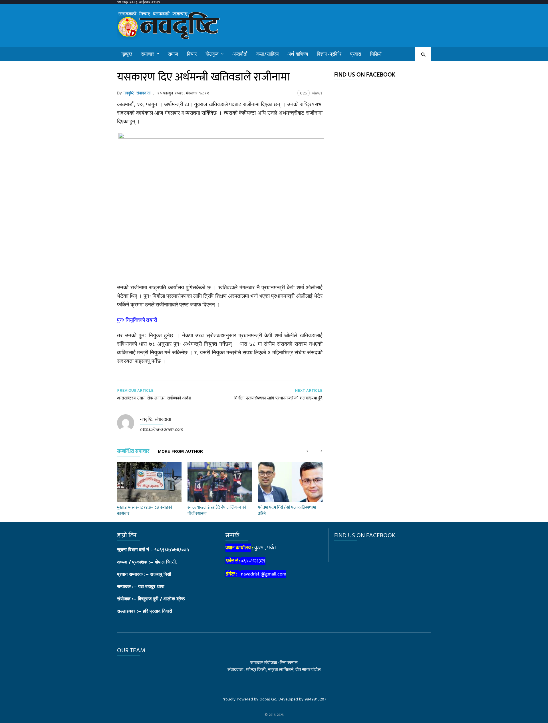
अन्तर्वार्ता (239, 54)
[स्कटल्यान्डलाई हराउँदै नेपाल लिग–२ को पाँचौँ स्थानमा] (220, 482)
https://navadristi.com (161, 429)
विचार (192, 54)
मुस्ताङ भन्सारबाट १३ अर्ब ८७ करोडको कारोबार (144, 510)
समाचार (147, 54)
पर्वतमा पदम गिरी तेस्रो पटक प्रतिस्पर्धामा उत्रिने (287, 510)
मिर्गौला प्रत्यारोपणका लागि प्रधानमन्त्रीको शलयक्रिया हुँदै (278, 398)
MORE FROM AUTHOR (180, 451)
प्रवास (355, 54)
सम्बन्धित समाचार (133, 452)
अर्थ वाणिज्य (297, 54)
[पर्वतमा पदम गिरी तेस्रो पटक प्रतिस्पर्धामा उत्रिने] (290, 482)
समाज (173, 54)
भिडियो (376, 54)
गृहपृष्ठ (126, 54)
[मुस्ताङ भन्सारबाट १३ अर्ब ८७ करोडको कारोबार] (149, 482)
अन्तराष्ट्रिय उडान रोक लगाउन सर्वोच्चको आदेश (154, 398)
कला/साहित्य (267, 54)
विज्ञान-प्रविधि (329, 54)
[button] (423, 54)
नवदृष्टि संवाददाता (136, 93)
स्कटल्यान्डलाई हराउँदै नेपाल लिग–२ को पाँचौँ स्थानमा (217, 510)
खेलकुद (212, 54)
